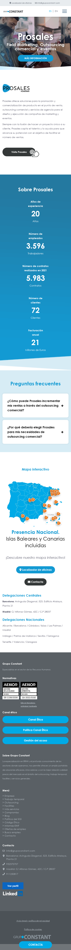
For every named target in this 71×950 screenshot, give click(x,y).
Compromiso (12, 812)
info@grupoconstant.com (48, 3)
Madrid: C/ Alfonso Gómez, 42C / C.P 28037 (30, 869)
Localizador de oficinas (21, 3)
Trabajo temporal (14, 799)
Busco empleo (13, 832)
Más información (35, 58)
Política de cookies (33, 929)
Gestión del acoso (35, 740)
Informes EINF (12, 825)
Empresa (9, 795)
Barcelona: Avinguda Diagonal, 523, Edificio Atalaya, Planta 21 (36, 857)
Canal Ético (35, 719)
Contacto (10, 835)
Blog (7, 815)
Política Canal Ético (35, 730)
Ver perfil (12, 885)
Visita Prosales (19, 151)
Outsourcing (11, 802)
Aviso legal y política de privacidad (33, 920)
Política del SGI (13, 819)
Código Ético (12, 822)
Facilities (9, 805)
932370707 (12, 864)
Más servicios (12, 809)
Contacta (36, 582)
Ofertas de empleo (15, 829)
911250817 (12, 874)
